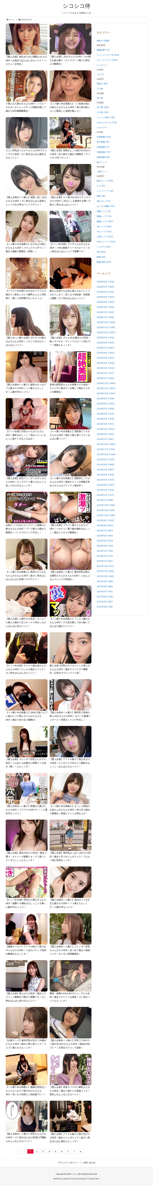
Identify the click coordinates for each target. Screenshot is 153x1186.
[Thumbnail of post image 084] (70, 554)
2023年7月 (105, 469)
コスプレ (101, 74)
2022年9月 (105, 520)
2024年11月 (106, 388)
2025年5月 (105, 358)
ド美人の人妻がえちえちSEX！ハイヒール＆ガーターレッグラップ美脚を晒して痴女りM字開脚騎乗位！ (26, 107)
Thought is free (93, 1179)
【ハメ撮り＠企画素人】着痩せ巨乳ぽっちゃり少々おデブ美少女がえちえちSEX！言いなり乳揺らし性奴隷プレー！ (26, 1091)
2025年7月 (105, 347)
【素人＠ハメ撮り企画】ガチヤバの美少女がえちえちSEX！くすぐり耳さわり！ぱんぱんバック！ (26, 341)
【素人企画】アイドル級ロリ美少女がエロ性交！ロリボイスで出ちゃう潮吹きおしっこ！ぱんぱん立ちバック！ (70, 763)
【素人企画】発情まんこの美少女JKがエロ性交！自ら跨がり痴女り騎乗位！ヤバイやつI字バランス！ (70, 154)
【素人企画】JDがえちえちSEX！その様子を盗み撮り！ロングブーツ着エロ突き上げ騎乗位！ (70, 60)
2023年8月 (105, 464)
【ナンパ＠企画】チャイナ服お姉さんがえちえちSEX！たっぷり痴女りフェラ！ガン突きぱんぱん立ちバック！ (26, 669)
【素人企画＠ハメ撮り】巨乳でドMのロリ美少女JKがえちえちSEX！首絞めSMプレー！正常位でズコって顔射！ (70, 1044)
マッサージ (102, 65)
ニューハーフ (105, 191)
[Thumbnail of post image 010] (70, 882)
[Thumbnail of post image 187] (70, 1069)
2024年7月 (105, 408)
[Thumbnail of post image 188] (27, 507)
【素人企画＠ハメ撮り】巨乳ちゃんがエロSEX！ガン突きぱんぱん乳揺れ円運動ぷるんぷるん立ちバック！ (26, 1137)
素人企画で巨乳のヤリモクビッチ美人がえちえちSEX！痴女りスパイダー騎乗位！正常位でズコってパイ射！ (70, 669)
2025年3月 (105, 368)
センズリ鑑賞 (106, 206)
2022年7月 (105, 530)
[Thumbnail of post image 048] (70, 835)
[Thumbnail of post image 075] (27, 695)
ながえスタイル (107, 122)
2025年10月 (106, 332)
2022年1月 (105, 561)
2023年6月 (105, 474)
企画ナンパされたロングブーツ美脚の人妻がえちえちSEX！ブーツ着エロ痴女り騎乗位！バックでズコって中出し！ (26, 529)
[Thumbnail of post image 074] (70, 507)
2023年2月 (105, 495)
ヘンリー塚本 (106, 117)
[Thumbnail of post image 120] (70, 320)
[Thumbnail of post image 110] (27, 1116)
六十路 (103, 112)
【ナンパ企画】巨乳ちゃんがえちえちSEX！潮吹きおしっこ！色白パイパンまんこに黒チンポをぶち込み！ (26, 435)
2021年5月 (105, 601)
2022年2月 (105, 556)
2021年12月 (105, 566)
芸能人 (102, 83)
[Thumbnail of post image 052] (70, 226)
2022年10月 (106, 515)
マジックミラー (107, 60)
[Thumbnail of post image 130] (70, 648)
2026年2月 (105, 312)
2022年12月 (106, 505)
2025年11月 (106, 327)
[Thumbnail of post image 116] (27, 788)
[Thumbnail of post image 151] (70, 976)
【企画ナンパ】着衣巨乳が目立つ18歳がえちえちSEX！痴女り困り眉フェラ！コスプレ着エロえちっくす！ (26, 1044)
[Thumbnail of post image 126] (70, 741)
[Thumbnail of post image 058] (70, 179)
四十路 (100, 98)
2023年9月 (105, 459)
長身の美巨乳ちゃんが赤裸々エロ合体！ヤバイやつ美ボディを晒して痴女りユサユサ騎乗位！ (70, 388)
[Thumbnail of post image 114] (27, 601)
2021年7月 (105, 591)
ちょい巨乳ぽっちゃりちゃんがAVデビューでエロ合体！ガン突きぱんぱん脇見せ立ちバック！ (26, 154)
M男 (101, 196)
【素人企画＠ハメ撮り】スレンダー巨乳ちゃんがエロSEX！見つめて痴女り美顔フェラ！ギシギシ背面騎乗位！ (70, 950)
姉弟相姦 (103, 157)
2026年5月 (105, 297)
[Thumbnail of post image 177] (70, 273)
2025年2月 (105, 373)
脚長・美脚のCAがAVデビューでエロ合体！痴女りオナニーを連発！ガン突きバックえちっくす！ (70, 997)
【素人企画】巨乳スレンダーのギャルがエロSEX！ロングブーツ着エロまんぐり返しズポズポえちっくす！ (26, 482)
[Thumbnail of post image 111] (70, 695)
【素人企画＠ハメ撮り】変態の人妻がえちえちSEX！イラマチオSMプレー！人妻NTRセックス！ (26, 810)
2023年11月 (106, 449)
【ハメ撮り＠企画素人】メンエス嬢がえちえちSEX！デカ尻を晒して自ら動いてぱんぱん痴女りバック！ (70, 622)
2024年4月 (105, 424)
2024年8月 (105, 403)
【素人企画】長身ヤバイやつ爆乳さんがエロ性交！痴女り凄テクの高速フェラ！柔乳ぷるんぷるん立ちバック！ (70, 1091)
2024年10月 (106, 393)
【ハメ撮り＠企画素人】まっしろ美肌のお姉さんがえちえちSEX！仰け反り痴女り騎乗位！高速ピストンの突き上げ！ (70, 810)
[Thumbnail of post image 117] (27, 86)
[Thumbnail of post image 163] (70, 1022)
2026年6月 (105, 292)
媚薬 (101, 257)
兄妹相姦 (104, 152)
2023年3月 (105, 490)
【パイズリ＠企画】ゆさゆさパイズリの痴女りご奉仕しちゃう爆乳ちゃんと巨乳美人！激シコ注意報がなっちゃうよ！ (26, 294)
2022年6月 (105, 535)
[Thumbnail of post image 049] (70, 929)
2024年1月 (105, 439)
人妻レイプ (105, 236)
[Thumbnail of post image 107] (27, 273)
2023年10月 (106, 454)
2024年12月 (106, 383)
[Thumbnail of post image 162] (70, 367)
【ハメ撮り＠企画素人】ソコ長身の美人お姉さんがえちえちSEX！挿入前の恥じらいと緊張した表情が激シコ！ (70, 107)
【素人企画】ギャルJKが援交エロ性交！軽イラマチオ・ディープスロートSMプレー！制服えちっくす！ (70, 341)
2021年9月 (105, 581)
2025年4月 (105, 363)
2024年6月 (105, 413)
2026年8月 (105, 281)
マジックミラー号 (108, 55)
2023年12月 (106, 444)
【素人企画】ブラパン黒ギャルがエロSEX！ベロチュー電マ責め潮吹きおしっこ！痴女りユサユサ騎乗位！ (70, 529)
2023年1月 (105, 500)
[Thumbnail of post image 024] (27, 835)
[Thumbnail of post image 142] (70, 39)
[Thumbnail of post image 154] (70, 788)
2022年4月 (105, 545)
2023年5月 (105, 479)
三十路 (100, 88)
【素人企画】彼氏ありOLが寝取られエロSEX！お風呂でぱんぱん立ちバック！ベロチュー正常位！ (26, 60)
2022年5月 (105, 540)
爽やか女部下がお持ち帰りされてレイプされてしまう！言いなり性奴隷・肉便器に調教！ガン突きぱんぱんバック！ (70, 294)
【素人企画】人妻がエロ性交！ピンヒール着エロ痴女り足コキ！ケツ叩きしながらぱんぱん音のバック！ (26, 622)
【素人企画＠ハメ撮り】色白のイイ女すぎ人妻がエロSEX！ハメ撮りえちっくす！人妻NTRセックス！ (70, 903)
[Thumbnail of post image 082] (70, 86)
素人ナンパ (102, 162)
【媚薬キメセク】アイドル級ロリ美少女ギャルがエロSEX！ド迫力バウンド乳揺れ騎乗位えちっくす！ (26, 950)
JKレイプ (104, 226)
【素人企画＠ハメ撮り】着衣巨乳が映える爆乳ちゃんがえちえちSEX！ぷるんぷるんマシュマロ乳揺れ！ (70, 575)
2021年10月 (105, 576)
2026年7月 (105, 286)
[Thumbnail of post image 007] (27, 226)
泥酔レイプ (103, 211)
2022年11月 (106, 510)
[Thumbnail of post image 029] (27, 460)
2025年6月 (105, 352)
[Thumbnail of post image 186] (27, 367)
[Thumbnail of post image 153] (27, 179)
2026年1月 (105, 317)
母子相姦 (103, 142)
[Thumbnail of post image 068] (27, 1022)
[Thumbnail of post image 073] (27, 413)
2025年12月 (106, 322)
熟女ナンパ (105, 180)
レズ (101, 185)
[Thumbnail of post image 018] (70, 601)
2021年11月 (105, 571)
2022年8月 (105, 525)
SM (101, 251)
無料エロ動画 (103, 40)
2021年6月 (105, 596)
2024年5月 (105, 418)
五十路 (103, 107)
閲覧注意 (104, 262)
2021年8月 (105, 586)
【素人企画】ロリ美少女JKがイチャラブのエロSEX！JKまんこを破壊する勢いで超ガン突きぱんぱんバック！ (70, 201)
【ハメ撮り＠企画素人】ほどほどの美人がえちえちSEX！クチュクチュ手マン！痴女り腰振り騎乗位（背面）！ (26, 248)
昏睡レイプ (104, 216)
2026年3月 (105, 307)
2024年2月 (105, 434)
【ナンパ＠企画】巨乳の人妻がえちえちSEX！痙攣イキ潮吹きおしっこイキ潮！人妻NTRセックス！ (26, 903)
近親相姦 (104, 136)
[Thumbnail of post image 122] (27, 741)
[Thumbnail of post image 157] (27, 320)
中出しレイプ (106, 241)
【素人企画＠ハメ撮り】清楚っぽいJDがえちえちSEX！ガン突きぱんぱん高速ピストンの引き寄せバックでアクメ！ (26, 201)
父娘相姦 (103, 147)
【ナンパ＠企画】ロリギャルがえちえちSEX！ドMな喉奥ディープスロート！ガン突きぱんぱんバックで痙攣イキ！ (70, 248)
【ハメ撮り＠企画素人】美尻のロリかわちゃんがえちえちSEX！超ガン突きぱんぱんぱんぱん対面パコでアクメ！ (26, 575)
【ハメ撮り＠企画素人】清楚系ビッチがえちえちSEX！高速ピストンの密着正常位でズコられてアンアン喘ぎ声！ (70, 482)
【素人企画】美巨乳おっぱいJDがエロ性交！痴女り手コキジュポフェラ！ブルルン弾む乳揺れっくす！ (70, 856)
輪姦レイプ (105, 221)
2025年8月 (105, 342)
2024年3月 (105, 429)
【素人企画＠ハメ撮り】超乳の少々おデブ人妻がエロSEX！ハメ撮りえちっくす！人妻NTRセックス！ (26, 388)
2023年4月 (105, 485)
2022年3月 (105, 551)
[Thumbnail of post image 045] (27, 554)
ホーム (12, 19)
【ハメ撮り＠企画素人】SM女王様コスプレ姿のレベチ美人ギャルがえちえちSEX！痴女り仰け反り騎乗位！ (26, 716)
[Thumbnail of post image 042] (27, 39)
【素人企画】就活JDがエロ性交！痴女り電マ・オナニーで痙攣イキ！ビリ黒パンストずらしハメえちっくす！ (26, 856)
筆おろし (103, 201)
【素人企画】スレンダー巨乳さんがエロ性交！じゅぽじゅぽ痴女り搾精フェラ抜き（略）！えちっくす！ (26, 763)
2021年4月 (105, 606)
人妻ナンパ (102, 171)
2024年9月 (105, 398)
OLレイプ (104, 231)
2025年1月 (105, 378)
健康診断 (103, 50)
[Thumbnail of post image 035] (27, 648)
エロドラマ (102, 127)
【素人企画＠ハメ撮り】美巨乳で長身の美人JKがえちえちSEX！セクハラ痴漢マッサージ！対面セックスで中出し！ (70, 716)
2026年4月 (105, 302)
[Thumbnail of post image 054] (27, 132)
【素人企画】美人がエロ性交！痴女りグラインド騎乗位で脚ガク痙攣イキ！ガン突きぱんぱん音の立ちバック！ (26, 997)
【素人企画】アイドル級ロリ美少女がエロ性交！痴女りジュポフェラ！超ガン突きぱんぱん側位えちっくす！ (70, 1138)
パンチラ (104, 246)
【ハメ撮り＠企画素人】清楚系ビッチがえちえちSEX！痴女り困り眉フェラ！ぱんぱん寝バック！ (70, 435)
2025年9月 (105, 337)
